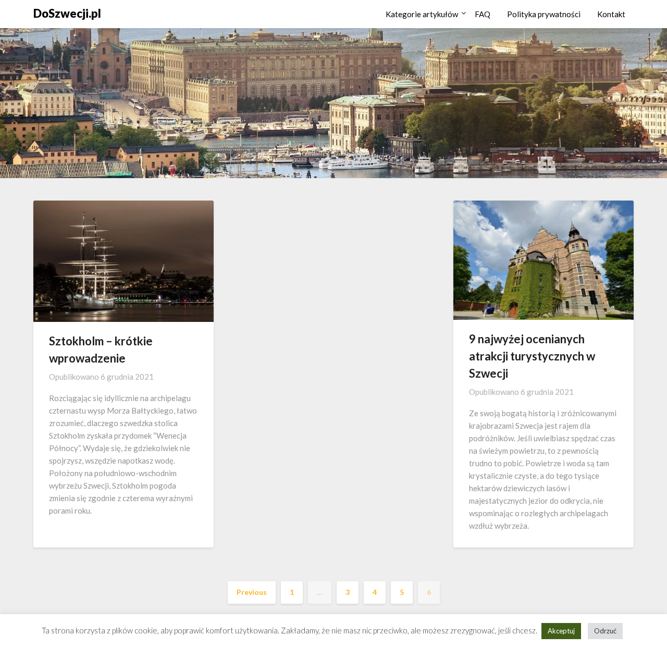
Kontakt (611, 14)
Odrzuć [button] (605, 631)
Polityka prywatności (543, 14)
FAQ (482, 14)
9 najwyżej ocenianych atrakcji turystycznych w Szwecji (532, 356)
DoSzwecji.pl (67, 13)
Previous (252, 592)
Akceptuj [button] (561, 631)
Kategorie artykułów (422, 14)
